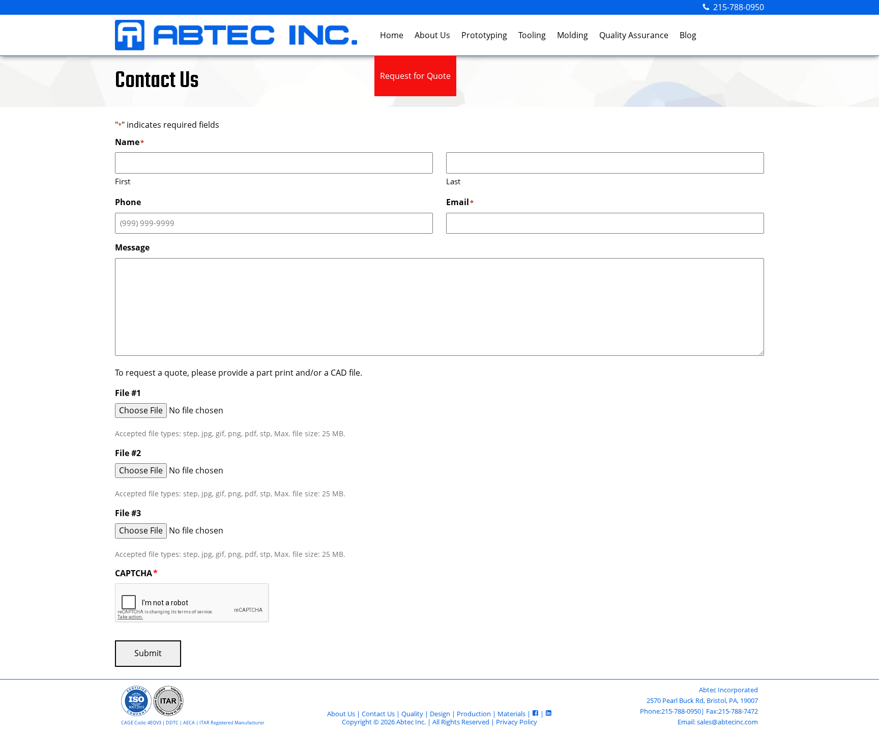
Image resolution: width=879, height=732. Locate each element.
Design (440, 713)
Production (474, 713)
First (122, 181)
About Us (432, 35)
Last (453, 181)
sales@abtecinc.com (727, 721)
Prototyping (484, 35)
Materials (511, 713)
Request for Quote (415, 75)
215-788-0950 (738, 7)
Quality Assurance (633, 35)
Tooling (532, 35)
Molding (572, 35)
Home (391, 35)
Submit (148, 653)
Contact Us (378, 713)
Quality (412, 713)
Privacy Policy (516, 721)
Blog (688, 35)
